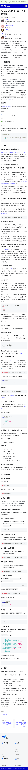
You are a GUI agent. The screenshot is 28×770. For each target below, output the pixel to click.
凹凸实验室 (4, 762)
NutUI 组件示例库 (6, 106)
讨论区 (16, 751)
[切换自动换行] (23, 134)
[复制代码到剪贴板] (25, 134)
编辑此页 (5, 715)
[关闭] (27, 2)
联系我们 (4, 765)
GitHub (16, 747)
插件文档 (3, 397)
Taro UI (3, 749)
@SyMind (12, 395)
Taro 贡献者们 (18, 765)
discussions (6, 195)
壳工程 (10, 269)
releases (3, 255)
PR (23, 188)
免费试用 (17, 2)
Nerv (3, 754)
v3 (5, 711)
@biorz (14, 50)
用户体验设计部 (18, 762)
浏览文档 (20, 353)
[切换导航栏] (2, 6)
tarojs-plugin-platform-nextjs (10, 360)
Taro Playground (5, 249)
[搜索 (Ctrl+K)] (26, 6)
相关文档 (10, 99)
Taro (3, 747)
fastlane (3, 227)
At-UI (3, 751)
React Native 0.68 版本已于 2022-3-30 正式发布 (13, 152)
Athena (3, 756)
